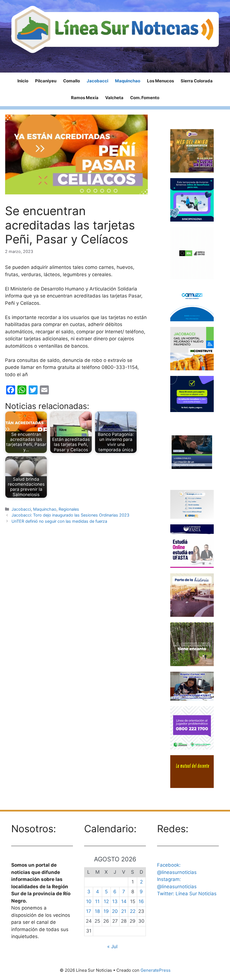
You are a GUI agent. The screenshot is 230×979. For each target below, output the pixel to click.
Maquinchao (127, 80)
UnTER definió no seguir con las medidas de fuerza (59, 521)
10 (88, 901)
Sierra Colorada (197, 80)
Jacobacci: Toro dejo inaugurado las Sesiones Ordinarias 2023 (70, 515)
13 (115, 901)
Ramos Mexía (84, 97)
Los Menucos (160, 80)
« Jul (112, 946)
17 (88, 911)
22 (132, 911)
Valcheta (114, 97)
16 (141, 901)
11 (97, 901)
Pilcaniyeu (45, 80)
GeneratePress (156, 970)
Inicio (22, 80)
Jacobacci (97, 80)
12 (106, 901)
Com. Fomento (144, 97)
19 (106, 911)
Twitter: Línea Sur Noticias (187, 893)
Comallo (71, 80)
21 (123, 911)
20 (115, 911)
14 (124, 901)
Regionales (69, 509)
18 (97, 911)
